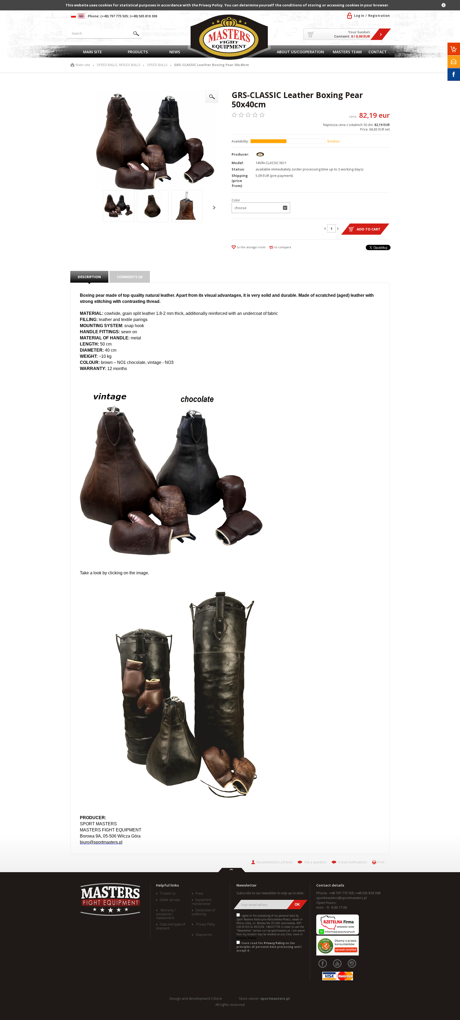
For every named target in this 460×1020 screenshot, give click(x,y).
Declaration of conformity (203, 912)
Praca (199, 893)
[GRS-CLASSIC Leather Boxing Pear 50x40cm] (212, 96)
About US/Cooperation (300, 51)
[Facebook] (322, 963)
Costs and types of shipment (170, 926)
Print (380, 862)
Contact (377, 51)
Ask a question (315, 862)
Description (89, 276)
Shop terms (203, 935)
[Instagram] (352, 963)
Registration (379, 15)
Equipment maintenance (201, 902)
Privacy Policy (205, 924)
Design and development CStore (196, 998)
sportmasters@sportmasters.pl (341, 897)
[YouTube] (337, 963)
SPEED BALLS (157, 65)
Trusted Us (167, 893)
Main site (92, 51)
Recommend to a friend (274, 862)
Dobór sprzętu (170, 900)
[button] (261, 207)
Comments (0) (129, 276)
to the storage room (251, 247)
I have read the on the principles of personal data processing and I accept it (268, 946)
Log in (359, 15)
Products (138, 51)
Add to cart (368, 229)
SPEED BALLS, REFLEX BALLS (119, 65)
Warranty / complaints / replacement (166, 914)
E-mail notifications (352, 862)
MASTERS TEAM (347, 51)
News (174, 51)
